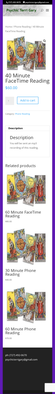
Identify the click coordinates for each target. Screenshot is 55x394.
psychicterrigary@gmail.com (21, 359)
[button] (44, 41)
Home (8, 26)
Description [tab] (15, 128)
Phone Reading (22, 26)
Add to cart (27, 100)
